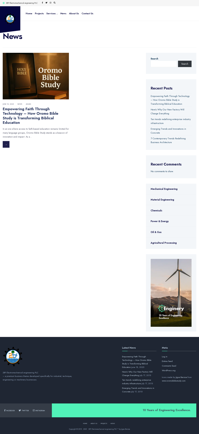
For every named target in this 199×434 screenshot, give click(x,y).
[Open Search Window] (55, 3)
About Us (74, 13)
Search (154, 58)
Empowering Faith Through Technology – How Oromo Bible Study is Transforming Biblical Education (30, 115)
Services (51, 13)
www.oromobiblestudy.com (173, 380)
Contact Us (87, 13)
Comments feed (169, 365)
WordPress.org (168, 370)
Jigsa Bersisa (181, 377)
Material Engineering (162, 199)
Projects (39, 13)
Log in (164, 356)
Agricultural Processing (164, 243)
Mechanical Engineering (164, 189)
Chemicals (156, 210)
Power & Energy (160, 221)
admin (28, 104)
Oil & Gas (156, 232)
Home (29, 13)
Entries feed (167, 361)
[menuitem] (52, 13)
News (63, 13)
